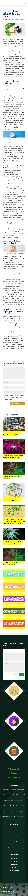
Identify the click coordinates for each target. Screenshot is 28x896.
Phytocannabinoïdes (14, 769)
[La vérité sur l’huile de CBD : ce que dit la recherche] (14, 554)
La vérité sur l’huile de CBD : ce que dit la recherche (13, 563)
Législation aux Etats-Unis (14, 847)
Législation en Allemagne (14, 838)
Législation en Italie (14, 844)
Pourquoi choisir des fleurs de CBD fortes (12, 477)
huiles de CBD (13, 150)
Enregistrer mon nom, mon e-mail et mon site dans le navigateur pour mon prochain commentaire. (13, 397)
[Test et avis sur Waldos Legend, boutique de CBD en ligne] (14, 447)
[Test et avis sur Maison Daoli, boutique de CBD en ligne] (14, 490)
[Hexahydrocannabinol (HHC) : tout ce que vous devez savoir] (14, 534)
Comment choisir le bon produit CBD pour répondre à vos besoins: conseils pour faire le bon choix (14, 521)
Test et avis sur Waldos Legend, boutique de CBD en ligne (13, 457)
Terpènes (14, 773)
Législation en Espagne (14, 835)
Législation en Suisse (14, 832)
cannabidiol (18, 49)
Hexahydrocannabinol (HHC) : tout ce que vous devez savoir (13, 543)
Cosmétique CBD (19, 19)
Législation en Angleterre (14, 841)
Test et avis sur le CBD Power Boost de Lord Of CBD (12, 434)
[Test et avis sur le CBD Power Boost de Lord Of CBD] (14, 424)
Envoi (21, 675)
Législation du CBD (14, 777)
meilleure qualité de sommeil (13, 283)
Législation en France (14, 829)
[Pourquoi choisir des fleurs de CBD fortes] (14, 468)
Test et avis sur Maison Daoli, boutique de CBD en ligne (12, 500)
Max (6, 19)
